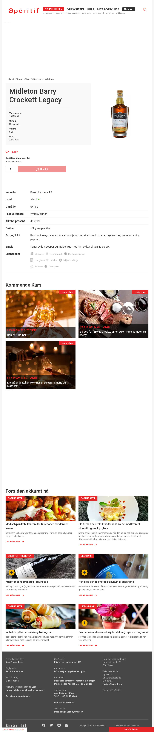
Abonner (129, 9)
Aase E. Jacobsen (14, 662)
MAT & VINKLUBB (108, 9)
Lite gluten (40, 260)
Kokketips (120, 13)
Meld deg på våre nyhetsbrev (68, 712)
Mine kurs (110, 13)
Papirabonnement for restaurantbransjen (74, 681)
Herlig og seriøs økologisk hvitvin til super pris (106, 581)
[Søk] (145, 10)
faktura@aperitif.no (112, 684)
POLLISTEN (55, 9)
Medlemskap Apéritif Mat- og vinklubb (73, 684)
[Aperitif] (24, 11)
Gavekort (76, 13)
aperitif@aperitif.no (64, 693)
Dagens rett (48, 13)
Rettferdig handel (76, 254)
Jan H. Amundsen (14, 671)
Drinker (68, 13)
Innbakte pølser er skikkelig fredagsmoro (30, 632)
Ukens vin (59, 13)
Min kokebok (98, 13)
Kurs (90, 9)
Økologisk (39, 254)
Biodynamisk (56, 254)
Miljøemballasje (70, 260)
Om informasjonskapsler (18, 696)
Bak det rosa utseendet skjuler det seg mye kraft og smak (113, 632)
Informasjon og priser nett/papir (70, 671)
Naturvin (39, 266)
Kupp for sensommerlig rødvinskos (27, 581)
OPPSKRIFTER (75, 9)
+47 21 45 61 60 (69, 696)
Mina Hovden (12, 681)
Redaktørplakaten (35, 690)
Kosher (54, 260)
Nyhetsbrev (86, 13)
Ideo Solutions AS (131, 726)
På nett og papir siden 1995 (67, 662)
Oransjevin (54, 266)
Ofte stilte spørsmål (64, 702)
